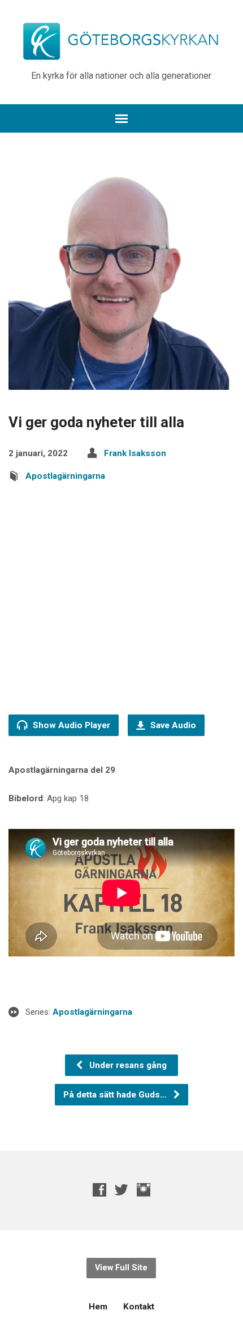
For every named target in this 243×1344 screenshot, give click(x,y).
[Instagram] (143, 1189)
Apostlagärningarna (65, 476)
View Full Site (121, 1268)
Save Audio (172, 725)
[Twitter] (121, 1189)
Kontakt (138, 1307)
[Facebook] (99, 1189)
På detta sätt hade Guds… (116, 1095)
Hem (98, 1307)
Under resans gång (127, 1065)
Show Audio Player (70, 725)
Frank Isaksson (135, 453)
